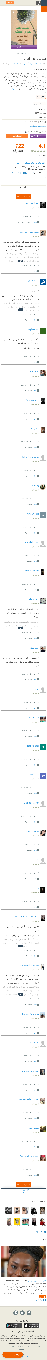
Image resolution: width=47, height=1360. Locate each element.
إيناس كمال (34, 1215)
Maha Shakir (25, 1226)
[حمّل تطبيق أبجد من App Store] (32, 1325)
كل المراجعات (24, 1190)
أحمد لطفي (30, 172)
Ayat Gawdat (17, 1226)
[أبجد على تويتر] (22, 1312)
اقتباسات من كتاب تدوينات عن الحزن (31, 163)
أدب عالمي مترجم (39, 104)
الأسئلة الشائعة (21, 1346)
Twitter (22, 53)
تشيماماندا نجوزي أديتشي (32, 63)
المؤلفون (21, 1349)
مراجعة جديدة (22, 196)
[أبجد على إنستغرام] (15, 1312)
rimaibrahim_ (8, 1226)
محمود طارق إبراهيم (8, 1215)
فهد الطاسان (13, 63)
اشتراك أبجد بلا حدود (8, 1346)
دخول (2, 2)
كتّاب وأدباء (40, 97)
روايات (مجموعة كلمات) (37, 126)
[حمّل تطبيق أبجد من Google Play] (14, 1325)
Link (30, 216)
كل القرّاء (39, 1231)
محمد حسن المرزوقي (17, 1215)
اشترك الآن (17, 136)
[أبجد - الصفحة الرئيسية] (32, 3)
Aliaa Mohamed (42, 1215)
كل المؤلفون (39, 1300)
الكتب (38, 1346)
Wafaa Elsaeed (42, 1226)
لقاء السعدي (25, 1215)
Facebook (25, 53)
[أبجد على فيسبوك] (28, 1312)
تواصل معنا (31, 1346)
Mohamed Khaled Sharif (34, 1226)
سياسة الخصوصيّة (29, 1356)
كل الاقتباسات (17, 172)
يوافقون (29, 222)
